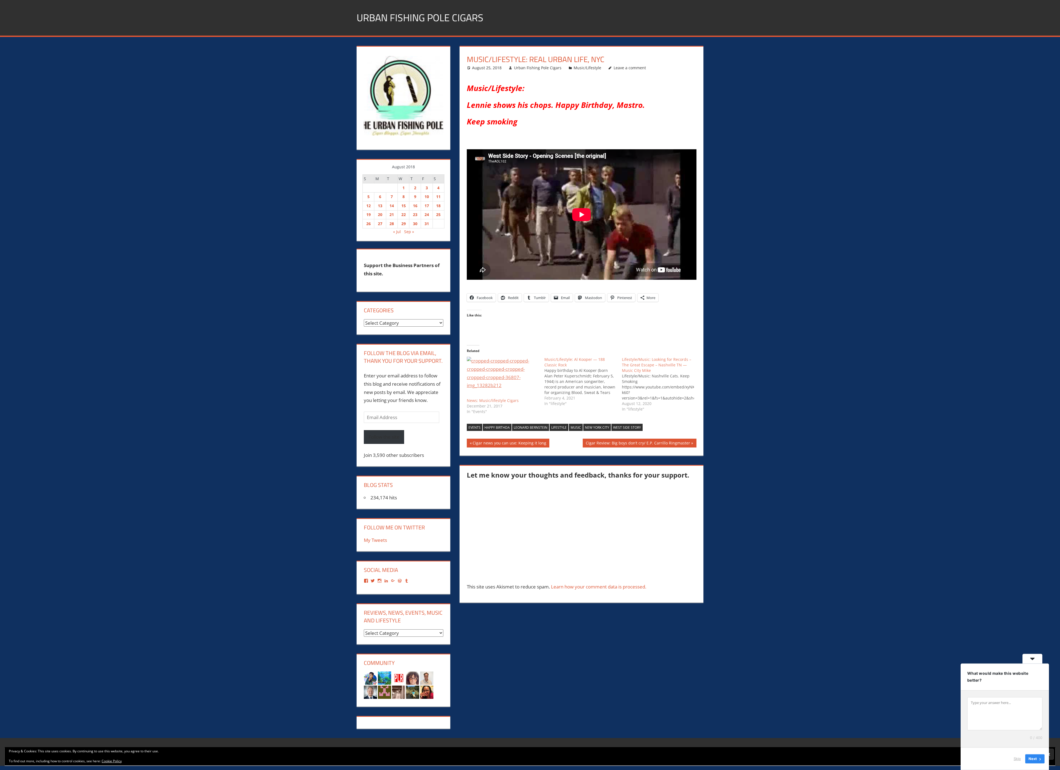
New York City (597, 427)
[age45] (412, 677)
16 (415, 205)
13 (380, 205)
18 (438, 205)
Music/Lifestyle (587, 67)
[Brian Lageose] (398, 691)
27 (380, 223)
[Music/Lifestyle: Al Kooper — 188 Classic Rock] (583, 381)
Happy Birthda (497, 427)
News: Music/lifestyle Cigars (493, 400)
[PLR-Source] (398, 677)
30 (415, 223)
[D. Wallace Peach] (384, 677)
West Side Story (627, 427)
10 (427, 196)
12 (368, 205)
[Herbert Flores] (370, 677)
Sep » (409, 231)
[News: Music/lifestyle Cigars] (503, 377)
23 (415, 214)
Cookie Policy (112, 761)
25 (438, 214)
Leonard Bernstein (530, 427)
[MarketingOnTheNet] (370, 691)
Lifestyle (559, 427)
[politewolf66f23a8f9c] (384, 691)
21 (391, 214)
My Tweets (375, 540)
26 (368, 223)
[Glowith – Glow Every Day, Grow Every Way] (412, 691)
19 (368, 214)
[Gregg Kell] (426, 677)
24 (427, 214)
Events (474, 427)
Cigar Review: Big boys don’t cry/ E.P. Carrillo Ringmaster (637, 444)
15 (403, 205)
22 (403, 214)
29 (403, 223)
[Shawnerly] (426, 691)
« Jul (397, 231)
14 (391, 205)
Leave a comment (630, 67)
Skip (1017, 758)
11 (438, 196)
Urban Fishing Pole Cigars (420, 17)
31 (427, 223)
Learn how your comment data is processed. (598, 587)
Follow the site (384, 437)
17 (427, 205)
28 (391, 223)
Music (576, 427)
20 (380, 214)
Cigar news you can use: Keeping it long (509, 444)
